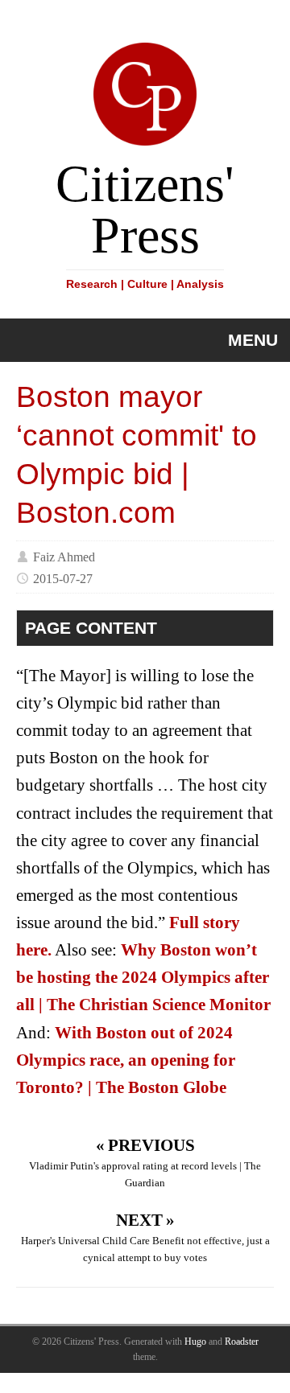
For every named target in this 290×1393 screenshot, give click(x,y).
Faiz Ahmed (64, 556)
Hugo (195, 1341)
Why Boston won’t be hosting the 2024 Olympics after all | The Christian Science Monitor (143, 977)
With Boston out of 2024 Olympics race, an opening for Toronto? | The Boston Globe (125, 1060)
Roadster (242, 1341)
